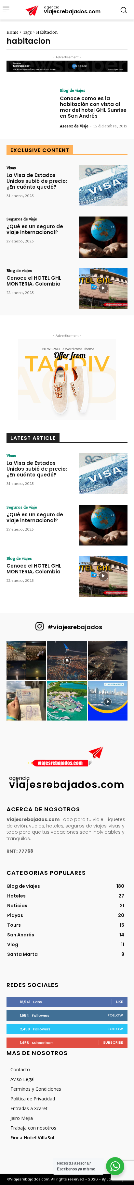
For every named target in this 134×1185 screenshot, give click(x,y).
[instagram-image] (26, 660)
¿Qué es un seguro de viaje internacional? (35, 229)
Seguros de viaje (22, 219)
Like (119, 1001)
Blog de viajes (72, 90)
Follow (115, 1015)
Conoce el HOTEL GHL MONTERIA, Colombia (34, 281)
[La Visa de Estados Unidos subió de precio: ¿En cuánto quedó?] (103, 185)
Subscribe (113, 1042)
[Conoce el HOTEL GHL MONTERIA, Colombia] (103, 288)
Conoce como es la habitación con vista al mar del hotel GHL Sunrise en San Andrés (93, 107)
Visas (11, 167)
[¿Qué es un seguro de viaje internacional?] (103, 237)
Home (13, 32)
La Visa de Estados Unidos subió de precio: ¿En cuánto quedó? (37, 181)
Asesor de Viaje (74, 125)
